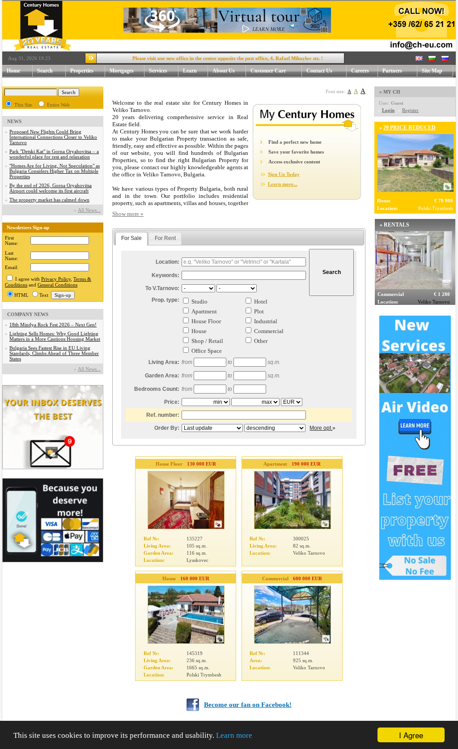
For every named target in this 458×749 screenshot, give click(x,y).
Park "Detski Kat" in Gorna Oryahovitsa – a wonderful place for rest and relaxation (54, 154)
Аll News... (89, 210)
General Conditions (57, 284)
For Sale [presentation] (131, 238)
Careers (360, 71)
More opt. (321, 428)
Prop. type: (165, 300)
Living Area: (163, 362)
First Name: (11, 240)
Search (45, 71)
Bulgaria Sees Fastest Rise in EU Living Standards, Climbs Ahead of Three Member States (54, 353)
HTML (21, 295)
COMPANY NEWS (27, 314)
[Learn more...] (307, 130)
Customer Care (268, 71)
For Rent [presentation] (165, 238)
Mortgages (122, 71)
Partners (392, 71)
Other (260, 341)
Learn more (234, 735)
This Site (23, 104)
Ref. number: (162, 415)
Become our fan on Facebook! (248, 704)
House (199, 331)
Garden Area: (162, 375)
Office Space (206, 350)
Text (43, 295)
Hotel (260, 301)
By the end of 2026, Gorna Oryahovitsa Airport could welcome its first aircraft (50, 188)
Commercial (269, 331)
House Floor (206, 321)
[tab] (131, 238)
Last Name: (11, 255)
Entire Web (58, 104)
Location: (167, 262)
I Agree (411, 734)
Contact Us (319, 71)
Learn (190, 71)
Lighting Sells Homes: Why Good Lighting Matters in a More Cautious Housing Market (54, 336)
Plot (259, 311)
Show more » (128, 213)
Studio (199, 301)
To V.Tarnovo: (162, 288)
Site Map (432, 71)
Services (158, 71)
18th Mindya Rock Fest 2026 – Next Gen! (53, 324)
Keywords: (165, 275)
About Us (223, 71)
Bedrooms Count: (156, 389)
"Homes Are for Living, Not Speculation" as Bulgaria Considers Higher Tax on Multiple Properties (54, 171)
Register (410, 110)
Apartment (204, 311)
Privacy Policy (56, 279)
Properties (81, 71)
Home (13, 71)
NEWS (14, 121)
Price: (171, 402)
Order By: (166, 428)
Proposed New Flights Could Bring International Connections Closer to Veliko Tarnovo (53, 137)
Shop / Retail (207, 341)
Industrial (265, 321)
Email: (11, 267)
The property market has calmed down (49, 199)
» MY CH (389, 91)
